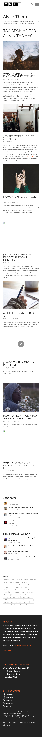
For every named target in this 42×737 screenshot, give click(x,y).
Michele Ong (7, 597)
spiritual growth (8, 602)
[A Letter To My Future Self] (21, 295)
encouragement (8, 584)
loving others (19, 594)
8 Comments (16, 202)
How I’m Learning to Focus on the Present (20, 507)
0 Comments (14, 319)
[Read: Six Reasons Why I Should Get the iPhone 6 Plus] (5, 558)
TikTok (8, 706)
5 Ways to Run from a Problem (18, 364)
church (26, 579)
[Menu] (36, 4)
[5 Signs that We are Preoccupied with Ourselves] (21, 236)
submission (18, 602)
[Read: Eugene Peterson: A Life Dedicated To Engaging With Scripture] (5, 539)
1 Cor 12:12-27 (29, 156)
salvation (30, 599)
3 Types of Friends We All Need (18, 138)
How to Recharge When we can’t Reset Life (20, 417)
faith (25, 584)
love (12, 594)
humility (16, 592)
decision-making (14, 582)
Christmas (19, 579)
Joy (8, 594)
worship (31, 604)
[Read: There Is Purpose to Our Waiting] (5, 503)
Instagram (9, 698)
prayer (23, 597)
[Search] (31, 4)
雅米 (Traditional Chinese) (11, 674)
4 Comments (15, 142)
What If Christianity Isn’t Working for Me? (19, 75)
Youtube (9, 700)
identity (23, 592)
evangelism (18, 584)
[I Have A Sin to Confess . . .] (21, 178)
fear (29, 584)
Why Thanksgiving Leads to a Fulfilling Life (18, 465)
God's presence (8, 589)
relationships (8, 599)
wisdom (20, 604)
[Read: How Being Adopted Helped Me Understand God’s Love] (5, 514)
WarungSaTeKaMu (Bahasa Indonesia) (16, 668)
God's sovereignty (31, 589)
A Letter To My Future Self (19, 314)
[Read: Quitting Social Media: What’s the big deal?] (5, 547)
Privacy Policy (7, 650)
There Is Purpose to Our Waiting (17, 502)
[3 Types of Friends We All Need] (21, 118)
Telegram (9, 703)
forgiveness (7, 587)
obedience (16, 597)
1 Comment (14, 79)
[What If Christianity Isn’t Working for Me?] (21, 55)
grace (5, 592)
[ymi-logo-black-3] (17, 4)
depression (24, 582)
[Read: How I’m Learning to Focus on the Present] (5, 509)
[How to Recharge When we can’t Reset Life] (21, 397)
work (25, 604)
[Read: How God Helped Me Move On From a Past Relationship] (5, 522)
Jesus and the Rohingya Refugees (18, 551)
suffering (26, 602)
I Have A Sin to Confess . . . (20, 198)
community (33, 579)
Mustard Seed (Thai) (10, 677)
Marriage (27, 594)
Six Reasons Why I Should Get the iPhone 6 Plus (22, 557)
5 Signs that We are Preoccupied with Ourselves (17, 257)
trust (5, 604)
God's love (24, 587)
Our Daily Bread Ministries (22, 645)
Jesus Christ (30, 592)
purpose (29, 597)
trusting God (12, 604)
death (5, 582)
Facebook (9, 695)
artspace (6, 579)
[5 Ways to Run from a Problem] (21, 344)
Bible (12, 579)
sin (35, 599)
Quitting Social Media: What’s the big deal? (20, 546)
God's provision (19, 589)
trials (32, 602)
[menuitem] (31, 4)
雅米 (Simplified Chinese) (11, 671)
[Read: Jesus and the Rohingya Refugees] (5, 552)
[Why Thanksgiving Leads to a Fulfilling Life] (21, 444)
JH (4, 594)
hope (10, 592)
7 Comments (15, 421)
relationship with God (20, 599)
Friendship (16, 587)
